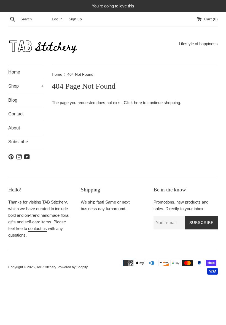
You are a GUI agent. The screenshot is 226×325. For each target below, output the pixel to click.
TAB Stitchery (46, 267)
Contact (15, 114)
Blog (12, 100)
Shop (26, 86)
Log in (57, 19)
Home (14, 72)
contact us (37, 228)
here (138, 102)
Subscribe (18, 141)
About (14, 128)
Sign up (75, 19)
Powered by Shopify (73, 267)
